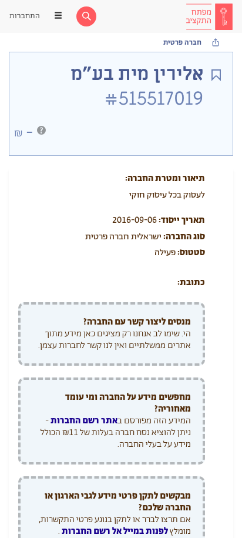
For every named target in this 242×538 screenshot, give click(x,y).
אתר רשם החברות (84, 421)
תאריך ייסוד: (182, 220)
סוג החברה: (184, 236)
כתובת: (191, 282)
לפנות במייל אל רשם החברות (114, 531)
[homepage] (209, 16)
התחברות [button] (24, 16)
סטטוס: (191, 252)
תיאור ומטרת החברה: (165, 178)
